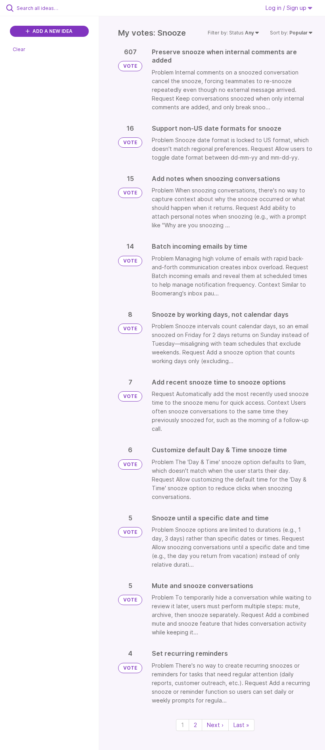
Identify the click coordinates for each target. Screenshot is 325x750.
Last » (241, 724)
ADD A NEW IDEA (52, 31)
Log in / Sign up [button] (287, 7)
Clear (19, 49)
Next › (215, 724)
